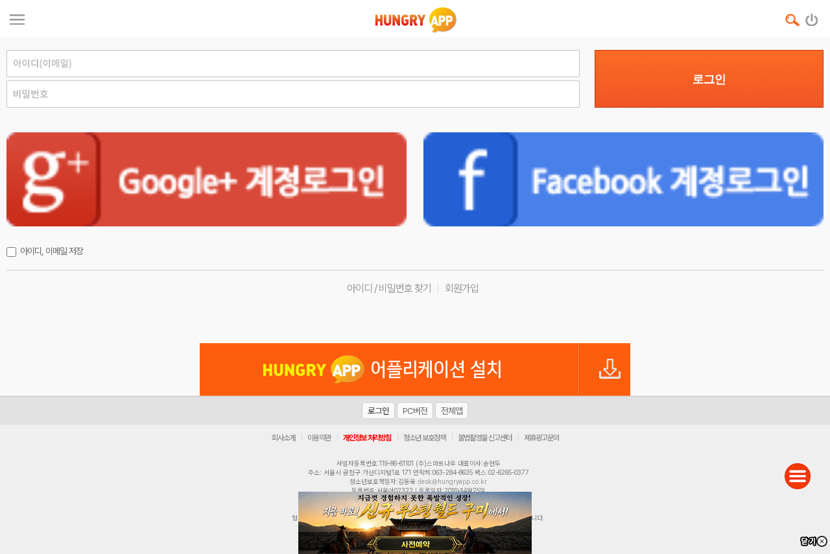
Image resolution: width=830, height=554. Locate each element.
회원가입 (462, 288)
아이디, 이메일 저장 (51, 251)
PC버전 (415, 410)
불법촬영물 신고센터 (485, 437)
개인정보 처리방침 (367, 437)
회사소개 (283, 437)
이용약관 (319, 437)
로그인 (709, 79)
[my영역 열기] (17, 18)
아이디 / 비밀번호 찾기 (389, 288)
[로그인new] (812, 17)
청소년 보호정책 (424, 437)
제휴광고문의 (541, 437)
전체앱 (451, 410)
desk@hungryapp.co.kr (452, 481)
